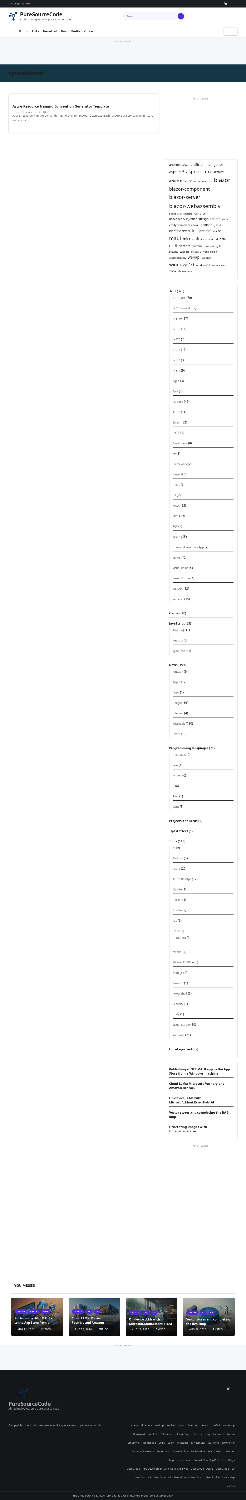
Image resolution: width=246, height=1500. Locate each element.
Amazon (178, 671)
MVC (176, 516)
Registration (198, 1451)
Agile (176, 381)
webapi (194, 257)
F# (174, 453)
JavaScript (177, 623)
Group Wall (133, 1442)
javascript (205, 231)
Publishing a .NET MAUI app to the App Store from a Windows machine (199, 1071)
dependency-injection (183, 219)
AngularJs (179, 630)
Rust (176, 796)
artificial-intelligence (206, 164)
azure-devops (181, 180)
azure (219, 171)
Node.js (178, 973)
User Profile (212, 1477)
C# (174, 433)
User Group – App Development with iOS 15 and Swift (157, 1468)
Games (174, 613)
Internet (178, 713)
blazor (222, 180)
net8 (173, 245)
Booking (171, 1425)
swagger (184, 251)
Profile (75, 31)
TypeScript (180, 651)
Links (35, 31)
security (173, 251)
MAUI (176, 505)
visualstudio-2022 (177, 257)
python (219, 246)
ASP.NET (178, 401)
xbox (172, 271)
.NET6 (176, 339)
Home (134, 1425)
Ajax (175, 391)
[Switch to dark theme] (231, 31)
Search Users (215, 1451)
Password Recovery (142, 1451)
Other (176, 734)
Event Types (184, 1434)
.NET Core (179, 298)
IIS (174, 495)
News (173, 665)
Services (230, 1451)
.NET (172, 291)
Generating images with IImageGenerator (188, 1129)
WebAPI (178, 588)
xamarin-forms (219, 265)
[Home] (12, 31)
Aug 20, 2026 (197, 1329)
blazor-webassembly (194, 206)
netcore (185, 246)
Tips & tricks (178, 831)
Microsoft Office (183, 962)
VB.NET (177, 557)
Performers (163, 1451)
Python (177, 775)
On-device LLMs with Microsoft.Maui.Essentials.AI (191, 1100)
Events (198, 1434)
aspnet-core (199, 171)
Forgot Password (214, 1434)
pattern (197, 246)
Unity (176, 1014)
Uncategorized (180, 1049)
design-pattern (209, 219)
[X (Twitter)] (199, 4)
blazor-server (184, 197)
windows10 (181, 264)
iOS (175, 920)
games (206, 224)
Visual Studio (181, 578)
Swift (176, 806)
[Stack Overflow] (190, 4)
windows (206, 257)
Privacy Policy (180, 1451)
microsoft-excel (209, 239)
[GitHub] (181, 4)
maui (175, 238)
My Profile (213, 1442)
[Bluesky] (226, 4)
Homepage (149, 1442)
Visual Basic (180, 568)
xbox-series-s (185, 271)
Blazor (177, 422)
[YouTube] (217, 4)
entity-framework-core (184, 225)
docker (225, 218)
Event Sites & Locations (161, 1434)
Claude (177, 889)
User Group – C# (225, 1468)
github (218, 225)
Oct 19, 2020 (24, 112)
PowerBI (178, 983)
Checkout (192, 1425)
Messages (182, 1442)
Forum (23, 31)
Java (175, 765)
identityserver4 (179, 231)
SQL (175, 526)
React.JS (178, 640)
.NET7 (176, 350)
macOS (217, 231)
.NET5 (176, 329)
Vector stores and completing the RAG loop (208, 1321)
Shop (64, 31)
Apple (176, 682)
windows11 (203, 265)
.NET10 (177, 318)
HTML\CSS (179, 755)
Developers (180, 443)
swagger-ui (196, 252)
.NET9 (176, 370)
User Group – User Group (188, 1477)
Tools (173, 841)
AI (174, 848)
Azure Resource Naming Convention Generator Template (60, 106)
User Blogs (228, 1460)
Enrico (43, 112)
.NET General (181, 308)
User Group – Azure (202, 1468)
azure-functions (203, 181)
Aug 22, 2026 (26, 1329)
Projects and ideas (183, 821)
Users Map (228, 1477)
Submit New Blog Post (206, 1460)
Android (178, 858)
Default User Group (224, 1425)
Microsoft (179, 723)
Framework (180, 464)
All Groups (146, 1425)
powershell (209, 246)
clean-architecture (181, 213)
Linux (176, 931)
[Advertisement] (123, 52)
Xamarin (178, 599)
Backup (159, 1425)
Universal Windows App (188, 547)
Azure (176, 412)
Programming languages (188, 748)
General (178, 474)
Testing (177, 537)
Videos (231, 1486)
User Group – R (142, 1477)
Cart (181, 1425)
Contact (89, 31)
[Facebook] (235, 4)
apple (185, 165)
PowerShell (180, 993)
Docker (177, 900)
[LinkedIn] (208, 4)
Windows (178, 1035)
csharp (199, 213)
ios (194, 230)
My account (198, 1442)
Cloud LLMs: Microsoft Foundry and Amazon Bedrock (88, 1322)
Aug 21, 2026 (140, 1329)
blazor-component (189, 189)
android (175, 165)
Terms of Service (157, 1495)
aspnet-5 (176, 171)
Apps (176, 692)
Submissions (184, 1460)
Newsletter (228, 1442)
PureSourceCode (41, 14)
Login (171, 1442)
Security (178, 1004)
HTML (176, 485)
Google (177, 703)
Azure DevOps (182, 879)
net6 (222, 239)
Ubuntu (181, 938)
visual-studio (210, 251)
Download (50, 31)
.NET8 (176, 360)
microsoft (191, 238)
